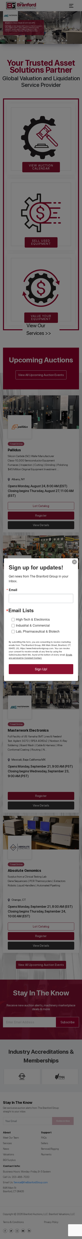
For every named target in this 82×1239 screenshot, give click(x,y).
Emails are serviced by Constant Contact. (40, 656)
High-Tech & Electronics (33, 619)
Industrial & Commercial (33, 625)
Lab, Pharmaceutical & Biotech (38, 631)
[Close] (74, 561)
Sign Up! (41, 669)
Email (13, 589)
